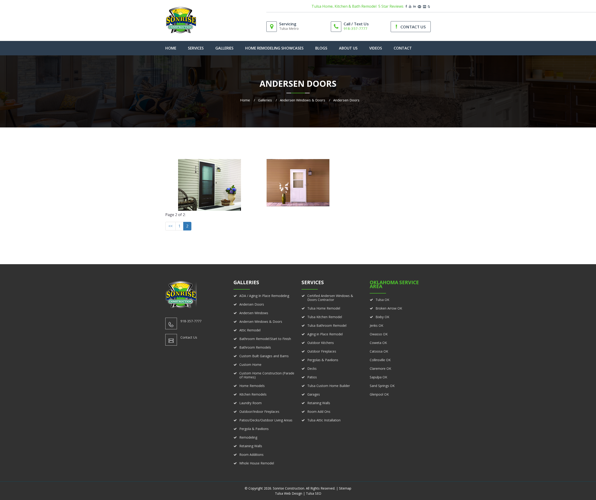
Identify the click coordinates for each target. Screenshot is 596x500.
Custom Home (250, 365)
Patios (312, 377)
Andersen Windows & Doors (302, 100)
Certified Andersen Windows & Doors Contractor (330, 298)
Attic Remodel (250, 330)
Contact (403, 48)
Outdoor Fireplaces (321, 351)
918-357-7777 (355, 28)
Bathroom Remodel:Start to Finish (265, 339)
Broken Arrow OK (389, 308)
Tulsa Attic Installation (324, 420)
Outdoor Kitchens (320, 343)
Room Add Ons (318, 411)
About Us (348, 48)
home (170, 48)
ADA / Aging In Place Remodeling (264, 296)
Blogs (321, 48)
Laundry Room (250, 403)
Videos (375, 48)
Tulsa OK (382, 300)
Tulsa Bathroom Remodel (326, 325)
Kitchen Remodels (253, 394)
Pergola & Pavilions (254, 429)
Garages (313, 394)
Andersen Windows (253, 313)
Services (196, 48)
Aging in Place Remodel (325, 334)
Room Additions (251, 455)
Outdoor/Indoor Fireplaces (259, 411)
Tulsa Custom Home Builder (328, 386)
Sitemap (345, 488)
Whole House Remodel (256, 463)
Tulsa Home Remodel (323, 308)
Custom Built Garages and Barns (264, 356)
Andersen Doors (251, 304)
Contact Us (188, 337)
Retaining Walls (250, 446)
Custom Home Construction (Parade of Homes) (266, 375)
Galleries (224, 48)
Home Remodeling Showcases (274, 48)
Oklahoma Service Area (394, 284)
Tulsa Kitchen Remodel (324, 317)
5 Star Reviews (390, 6)
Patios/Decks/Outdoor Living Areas (265, 420)
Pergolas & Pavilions (322, 360)
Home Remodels (252, 386)
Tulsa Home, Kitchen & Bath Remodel (344, 6)
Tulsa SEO (313, 493)
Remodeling (248, 437)
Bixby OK (382, 317)
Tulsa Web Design (288, 493)
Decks (312, 368)
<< (170, 226)
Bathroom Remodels (255, 347)
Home (245, 100)
